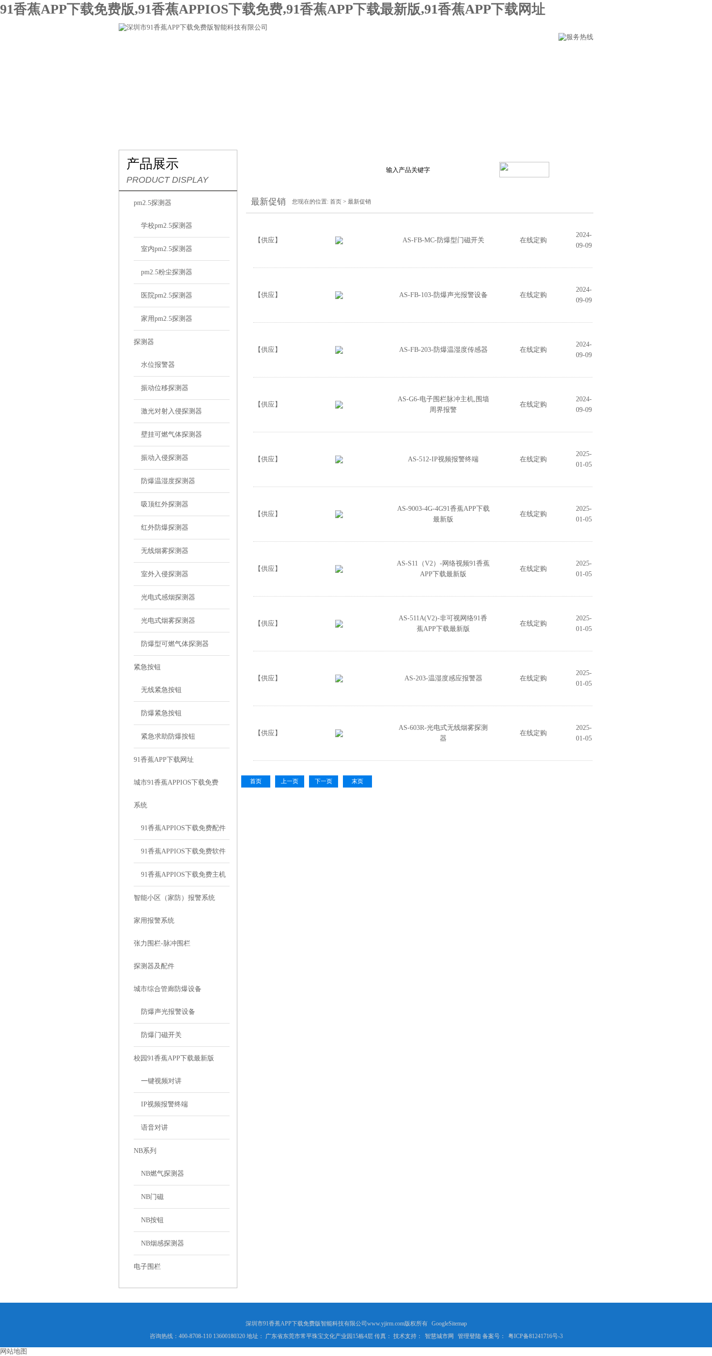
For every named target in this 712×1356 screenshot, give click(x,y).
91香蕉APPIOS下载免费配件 (183, 828)
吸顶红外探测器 (164, 504)
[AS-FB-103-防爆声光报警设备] (339, 296)
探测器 (144, 342)
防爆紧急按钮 (161, 713)
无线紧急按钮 (161, 690)
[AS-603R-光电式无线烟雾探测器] (339, 735)
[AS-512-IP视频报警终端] (339, 461)
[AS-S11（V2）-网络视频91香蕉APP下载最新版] (339, 570)
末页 (357, 781)
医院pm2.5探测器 (166, 295)
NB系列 (145, 1150)
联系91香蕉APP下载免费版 (540, 56)
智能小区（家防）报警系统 (174, 897)
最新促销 (359, 201)
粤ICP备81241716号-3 (535, 1336)
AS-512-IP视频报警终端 (443, 459)
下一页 (323, 781)
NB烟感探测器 (162, 1243)
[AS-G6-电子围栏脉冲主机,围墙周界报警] (339, 406)
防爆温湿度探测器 (168, 481)
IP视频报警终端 (164, 1104)
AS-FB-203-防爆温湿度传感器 (443, 349)
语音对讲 (154, 1127)
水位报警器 (158, 364)
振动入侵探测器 (164, 457)
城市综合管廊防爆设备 (167, 989)
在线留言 (459, 56)
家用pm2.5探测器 (166, 318)
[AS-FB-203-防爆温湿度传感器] (339, 351)
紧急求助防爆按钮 (168, 736)
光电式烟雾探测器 (168, 620)
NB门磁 (152, 1196)
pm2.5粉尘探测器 (166, 272)
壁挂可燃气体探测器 (171, 434)
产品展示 (296, 56)
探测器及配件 (154, 966)
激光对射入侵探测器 (171, 411)
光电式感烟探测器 (168, 597)
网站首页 (134, 56)
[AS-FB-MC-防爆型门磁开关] (339, 242)
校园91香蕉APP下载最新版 (174, 1058)
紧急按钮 (147, 667)
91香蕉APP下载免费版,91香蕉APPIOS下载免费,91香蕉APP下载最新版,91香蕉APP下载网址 (272, 8)
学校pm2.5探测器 (166, 225)
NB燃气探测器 (162, 1173)
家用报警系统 (154, 920)
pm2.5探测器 (152, 202)
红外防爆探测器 (164, 527)
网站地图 (13, 1351)
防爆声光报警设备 (168, 1011)
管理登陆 (469, 1336)
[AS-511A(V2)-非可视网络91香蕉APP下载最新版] (339, 625)
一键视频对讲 (161, 1081)
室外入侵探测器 (164, 574)
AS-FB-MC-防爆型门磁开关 (443, 240)
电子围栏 (147, 1266)
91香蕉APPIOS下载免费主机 (183, 874)
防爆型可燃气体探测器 (175, 643)
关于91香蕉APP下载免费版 (215, 56)
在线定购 (533, 240)
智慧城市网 (439, 1336)
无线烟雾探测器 (164, 550)
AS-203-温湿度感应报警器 (443, 678)
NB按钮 (152, 1220)
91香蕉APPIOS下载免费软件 (183, 851)
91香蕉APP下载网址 (164, 759)
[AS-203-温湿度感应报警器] (339, 680)
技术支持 (404, 56)
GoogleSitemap (449, 1323)
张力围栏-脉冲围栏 (162, 943)
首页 (335, 201)
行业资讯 (350, 56)
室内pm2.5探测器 (166, 248)
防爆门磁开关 (161, 1035)
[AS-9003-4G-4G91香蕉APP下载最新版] (339, 516)
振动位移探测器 (164, 388)
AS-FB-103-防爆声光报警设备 (443, 295)
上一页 (289, 781)
